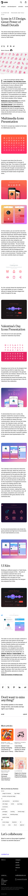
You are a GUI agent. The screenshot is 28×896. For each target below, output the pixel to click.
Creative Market (16, 653)
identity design (21, 811)
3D (20, 822)
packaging (4, 811)
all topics (3, 6)
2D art (15, 825)
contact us (5, 854)
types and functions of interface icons (11, 674)
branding (12, 811)
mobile (12, 804)
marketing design (14, 814)
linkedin (17, 862)
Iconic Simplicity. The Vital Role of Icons (14, 81)
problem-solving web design (8, 796)
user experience (5, 801)
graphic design (5, 817)
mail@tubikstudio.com (20, 875)
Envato (3, 655)
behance (18, 867)
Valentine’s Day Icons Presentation (10, 106)
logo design (17, 793)
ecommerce (5, 806)
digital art (22, 825)
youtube (18, 865)
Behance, (9, 653)
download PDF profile (22, 879)
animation (4, 814)
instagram (18, 859)
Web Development (11, 6)
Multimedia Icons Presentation (9, 100)
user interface (16, 801)
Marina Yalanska (5, 50)
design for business (6, 793)
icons (3, 825)
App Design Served (6, 104)
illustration (14, 822)
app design (19, 804)
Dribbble (3, 653)
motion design (5, 822)
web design (5, 804)
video (9, 825)
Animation (20, 6)
